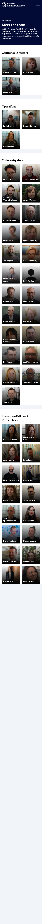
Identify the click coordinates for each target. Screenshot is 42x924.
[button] (38, 4)
